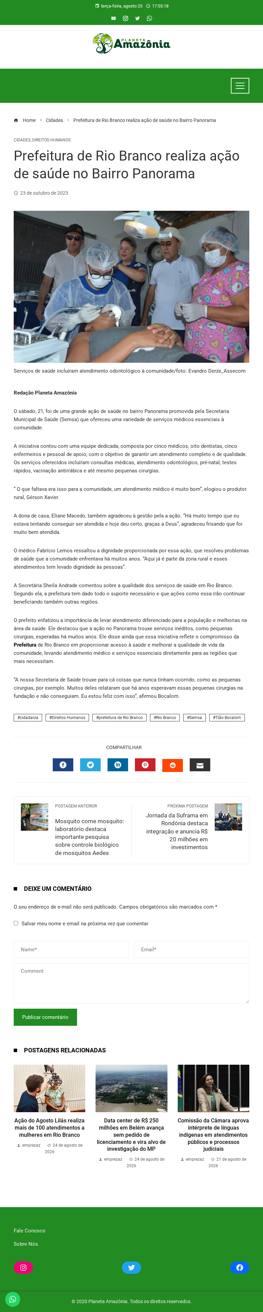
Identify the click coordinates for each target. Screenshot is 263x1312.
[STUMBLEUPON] (172, 765)
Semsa (195, 717)
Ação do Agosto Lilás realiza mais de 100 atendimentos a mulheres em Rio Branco (49, 1127)
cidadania (29, 717)
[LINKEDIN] (118, 764)
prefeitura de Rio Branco (121, 717)
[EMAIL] (200, 764)
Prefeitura (25, 645)
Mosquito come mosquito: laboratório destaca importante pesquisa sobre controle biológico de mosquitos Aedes (89, 830)
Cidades (22, 140)
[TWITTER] (90, 764)
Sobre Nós (26, 1244)
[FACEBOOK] (63, 764)
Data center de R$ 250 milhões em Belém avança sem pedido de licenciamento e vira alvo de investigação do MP (131, 1134)
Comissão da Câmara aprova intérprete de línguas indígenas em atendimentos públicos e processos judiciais (213, 1134)
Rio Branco (166, 717)
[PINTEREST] (145, 764)
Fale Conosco (30, 1231)
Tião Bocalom (228, 717)
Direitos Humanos (51, 140)
